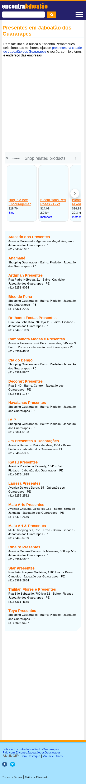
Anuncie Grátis (53, 756)
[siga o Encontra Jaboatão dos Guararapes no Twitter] (12, 765)
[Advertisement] (43, 102)
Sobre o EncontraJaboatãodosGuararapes (31, 749)
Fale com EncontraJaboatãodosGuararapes (32, 752)
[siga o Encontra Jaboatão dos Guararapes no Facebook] (4, 765)
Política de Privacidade (36, 777)
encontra (25, 6)
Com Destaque (30, 756)
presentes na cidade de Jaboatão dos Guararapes (42, 49)
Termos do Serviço (12, 777)
